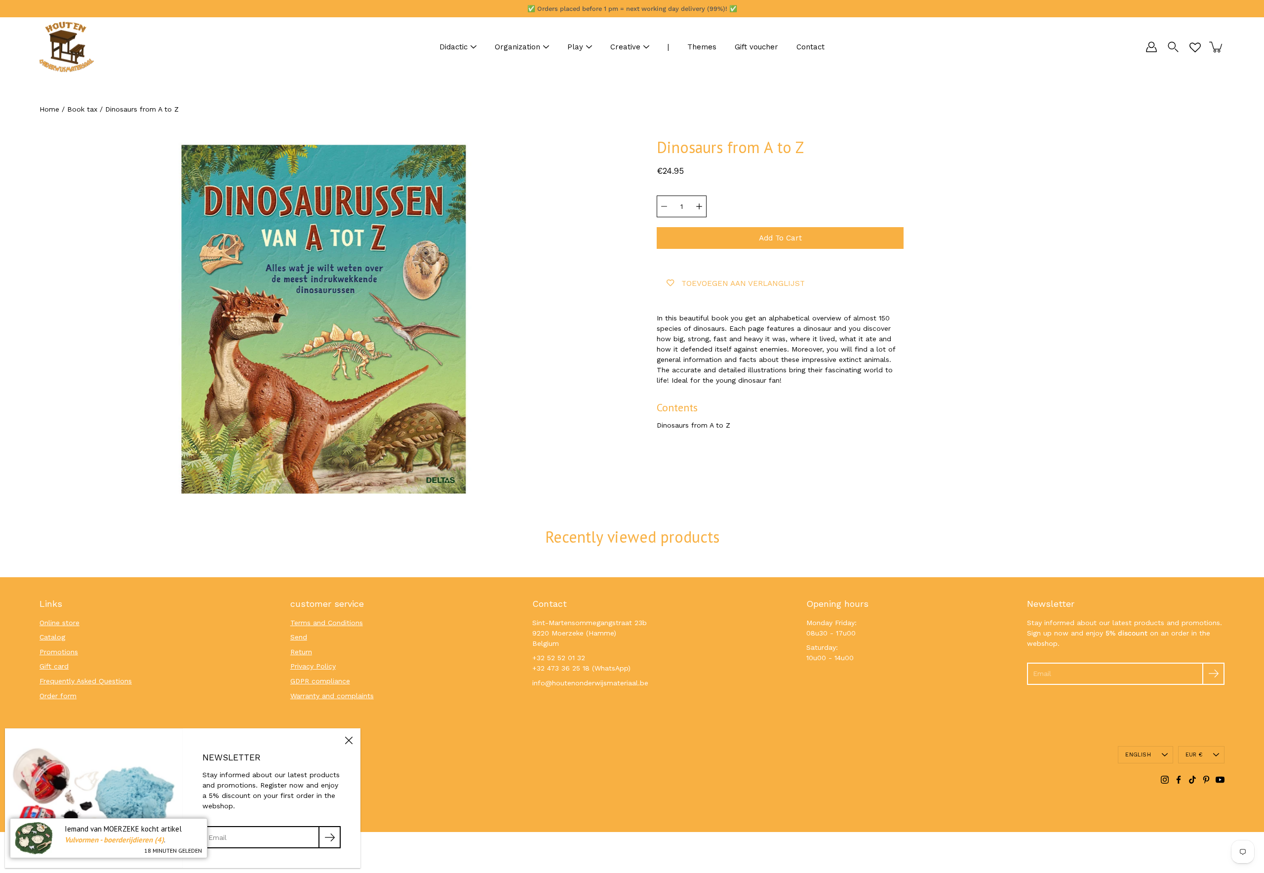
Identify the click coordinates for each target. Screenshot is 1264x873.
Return (301, 652)
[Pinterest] (1206, 780)
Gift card (54, 666)
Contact (810, 46)
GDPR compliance (320, 681)
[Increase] (699, 206)
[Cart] (1216, 47)
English (1138, 755)
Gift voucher (756, 46)
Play (575, 46)
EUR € (1193, 755)
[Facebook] (1178, 780)
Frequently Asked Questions (86, 681)
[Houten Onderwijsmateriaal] (67, 47)
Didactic (453, 46)
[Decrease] (664, 206)
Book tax (82, 109)
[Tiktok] (1192, 780)
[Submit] (1213, 674)
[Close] (348, 740)
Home (49, 109)
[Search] (1173, 47)
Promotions (59, 652)
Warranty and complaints (332, 696)
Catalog (52, 637)
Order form (58, 696)
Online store (59, 623)
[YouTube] (1220, 780)
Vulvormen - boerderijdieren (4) (114, 839)
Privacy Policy (313, 666)
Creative (625, 46)
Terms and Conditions (326, 623)
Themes (701, 46)
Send (298, 637)
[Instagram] (1164, 780)
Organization (517, 46)
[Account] (1151, 47)
